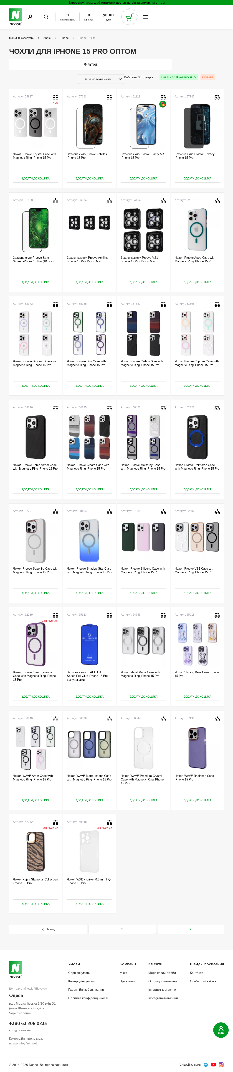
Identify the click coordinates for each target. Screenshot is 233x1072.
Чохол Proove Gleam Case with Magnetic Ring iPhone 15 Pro (88, 466)
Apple (47, 38)
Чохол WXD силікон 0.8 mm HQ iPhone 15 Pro (89, 881)
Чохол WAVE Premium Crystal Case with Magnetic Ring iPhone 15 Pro (142, 779)
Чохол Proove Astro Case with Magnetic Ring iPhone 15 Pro (195, 259)
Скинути (207, 77)
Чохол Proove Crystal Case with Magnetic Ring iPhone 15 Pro (34, 155)
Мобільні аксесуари (21, 38)
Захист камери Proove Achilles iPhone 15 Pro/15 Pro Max (88, 259)
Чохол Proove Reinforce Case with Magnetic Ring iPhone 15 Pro (197, 466)
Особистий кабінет (204, 981)
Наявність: (176, 77)
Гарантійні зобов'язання (86, 989)
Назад (50, 929)
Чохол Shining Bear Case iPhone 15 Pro (197, 674)
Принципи (127, 981)
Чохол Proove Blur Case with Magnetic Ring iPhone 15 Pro (86, 363)
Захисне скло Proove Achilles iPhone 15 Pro (87, 155)
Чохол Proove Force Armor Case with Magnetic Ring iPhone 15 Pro (35, 466)
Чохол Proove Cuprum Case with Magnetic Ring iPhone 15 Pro (197, 363)
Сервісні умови (79, 973)
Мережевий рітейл (162, 973)
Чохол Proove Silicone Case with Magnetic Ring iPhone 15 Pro (143, 570)
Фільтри (90, 64)
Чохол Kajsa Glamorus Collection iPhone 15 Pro (35, 881)
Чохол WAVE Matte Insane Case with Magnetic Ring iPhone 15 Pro (89, 777)
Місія (123, 973)
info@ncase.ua (20, 1030)
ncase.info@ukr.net (23, 1043)
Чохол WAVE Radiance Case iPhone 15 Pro (194, 777)
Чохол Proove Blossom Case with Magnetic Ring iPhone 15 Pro (35, 363)
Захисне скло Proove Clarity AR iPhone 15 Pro (142, 155)
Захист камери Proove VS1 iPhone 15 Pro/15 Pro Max (139, 259)
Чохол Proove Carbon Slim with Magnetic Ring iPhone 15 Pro (142, 363)
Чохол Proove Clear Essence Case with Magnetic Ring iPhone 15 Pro (34, 675)
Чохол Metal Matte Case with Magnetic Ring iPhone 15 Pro (140, 674)
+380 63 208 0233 (28, 1023)
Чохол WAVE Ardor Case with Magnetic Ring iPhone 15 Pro (33, 777)
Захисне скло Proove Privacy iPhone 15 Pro (195, 155)
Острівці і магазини (162, 981)
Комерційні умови (81, 981)
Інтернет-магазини (162, 989)
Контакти (196, 973)
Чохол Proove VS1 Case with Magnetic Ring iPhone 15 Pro (194, 570)
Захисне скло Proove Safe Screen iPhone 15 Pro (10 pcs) (33, 259)
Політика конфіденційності (88, 998)
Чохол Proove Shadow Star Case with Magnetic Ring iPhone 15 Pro (89, 570)
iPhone (64, 38)
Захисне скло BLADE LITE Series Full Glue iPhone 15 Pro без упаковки (87, 675)
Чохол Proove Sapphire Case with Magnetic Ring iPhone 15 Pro (35, 570)
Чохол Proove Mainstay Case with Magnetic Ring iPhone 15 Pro (143, 466)
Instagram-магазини (163, 998)
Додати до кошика (36, 178)
